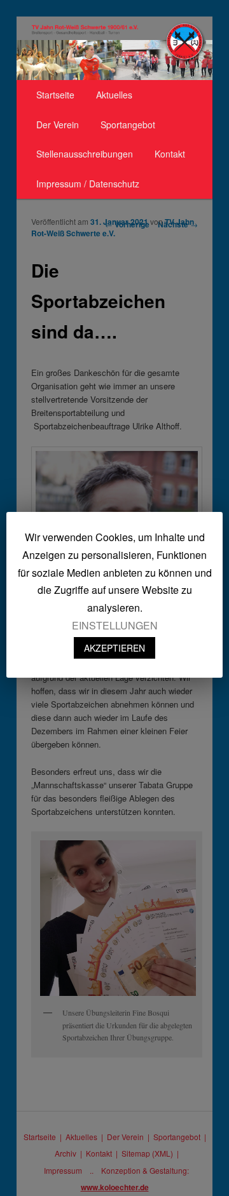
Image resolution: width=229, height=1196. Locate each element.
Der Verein (57, 124)
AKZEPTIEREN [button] (114, 648)
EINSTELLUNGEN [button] (115, 625)
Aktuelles (114, 94)
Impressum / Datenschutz (87, 183)
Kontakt (170, 153)
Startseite (55, 94)
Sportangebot (128, 124)
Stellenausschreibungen (84, 153)
